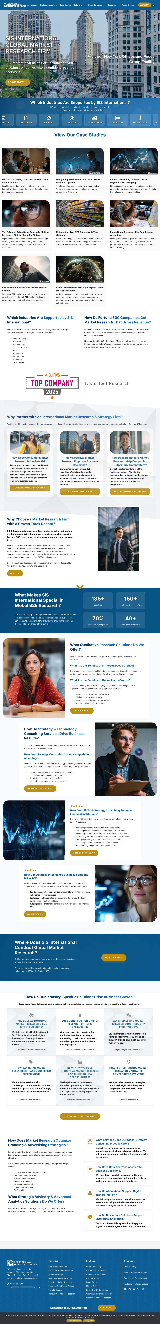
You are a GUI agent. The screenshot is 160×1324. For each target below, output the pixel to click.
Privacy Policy (130, 1267)
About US (15, 573)
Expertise (112, 5)
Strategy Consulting (48, 5)
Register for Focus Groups (135, 1278)
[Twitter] (138, 1289)
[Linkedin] (125, 1289)
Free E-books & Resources (135, 1272)
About (34, 5)
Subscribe (106, 1308)
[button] (153, 5)
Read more (72, 192)
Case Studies (65, 5)
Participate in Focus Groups (136, 1284)
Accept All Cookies (74, 1321)
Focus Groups (128, 5)
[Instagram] (143, 1289)
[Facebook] (129, 1289)
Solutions (78, 5)
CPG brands (77, 239)
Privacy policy (89, 1321)
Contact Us (145, 5)
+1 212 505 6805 (17, 1284)
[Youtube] (134, 1289)
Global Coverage (95, 5)
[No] (157, 1318)
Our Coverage (113, 957)
